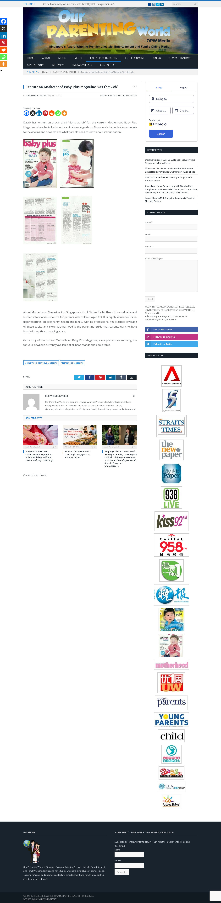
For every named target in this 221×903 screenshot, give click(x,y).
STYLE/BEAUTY (35, 64)
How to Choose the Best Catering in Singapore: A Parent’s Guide (77, 454)
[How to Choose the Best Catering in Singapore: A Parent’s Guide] (80, 436)
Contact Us (107, 64)
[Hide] (1, 70)
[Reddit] (52, 113)
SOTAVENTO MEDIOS (47, 899)
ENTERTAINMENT (134, 57)
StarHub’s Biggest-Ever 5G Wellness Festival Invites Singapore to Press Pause (170, 161)
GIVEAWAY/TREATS (82, 64)
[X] (33, 113)
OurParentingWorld (36, 95)
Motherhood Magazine (72, 362)
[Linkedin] (39, 113)
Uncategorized (129, 95)
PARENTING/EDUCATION (103, 57)
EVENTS (78, 57)
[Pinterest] (45, 113)
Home (30, 57)
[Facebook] (26, 113)
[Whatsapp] (58, 113)
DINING (157, 57)
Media (62, 57)
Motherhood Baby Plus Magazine (41, 362)
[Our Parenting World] (110, 30)
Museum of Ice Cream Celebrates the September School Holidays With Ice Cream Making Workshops (40, 456)
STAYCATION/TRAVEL (180, 57)
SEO (33, 899)
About (46, 57)
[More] (64, 113)
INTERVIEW (58, 64)
